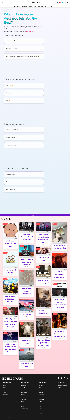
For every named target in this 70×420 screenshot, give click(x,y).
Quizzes (46, 6)
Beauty (40, 408)
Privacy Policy (5, 394)
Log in (54, 6)
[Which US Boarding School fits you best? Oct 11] (26, 243)
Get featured (59, 389)
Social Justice (23, 410)
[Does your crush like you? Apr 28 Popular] (10, 277)
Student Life (21, 31)
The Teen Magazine (12, 379)
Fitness (40, 403)
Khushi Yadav (29, 31)
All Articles (5, 389)
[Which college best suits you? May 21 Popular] (43, 287)
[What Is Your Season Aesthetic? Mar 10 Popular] (26, 298)
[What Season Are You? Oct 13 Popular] (26, 370)
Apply (50, 6)
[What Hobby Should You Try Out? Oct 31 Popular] (10, 250)
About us (4, 385)
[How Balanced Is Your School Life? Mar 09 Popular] (59, 252)
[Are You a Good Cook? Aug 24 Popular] (26, 347)
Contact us (59, 387)
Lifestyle (40, 389)
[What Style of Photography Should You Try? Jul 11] (59, 281)
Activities (22, 403)
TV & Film (23, 387)
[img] (2, 2)
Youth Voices (23, 399)
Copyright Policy (6, 396)
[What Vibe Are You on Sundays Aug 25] (26, 321)
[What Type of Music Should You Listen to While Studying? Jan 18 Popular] (10, 331)
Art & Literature (24, 392)
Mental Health (41, 399)
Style (22, 396)
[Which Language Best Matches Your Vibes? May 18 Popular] (26, 269)
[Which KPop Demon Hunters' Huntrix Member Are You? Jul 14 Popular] (10, 356)
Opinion (22, 401)
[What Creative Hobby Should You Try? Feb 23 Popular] (10, 306)
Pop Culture (23, 394)
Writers (4, 392)
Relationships (41, 394)
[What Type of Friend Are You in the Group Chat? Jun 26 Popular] (59, 340)
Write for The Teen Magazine (62, 385)
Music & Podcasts (24, 389)
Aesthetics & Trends (24, 408)
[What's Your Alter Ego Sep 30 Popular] (43, 264)
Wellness (40, 396)
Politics (22, 406)
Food (40, 406)
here (48, 215)
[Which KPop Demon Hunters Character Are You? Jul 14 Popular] (43, 246)
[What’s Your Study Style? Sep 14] (43, 317)
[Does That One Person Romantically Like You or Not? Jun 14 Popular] (59, 311)
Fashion (40, 401)
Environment (41, 385)
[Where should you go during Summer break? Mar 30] (43, 349)
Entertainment (23, 385)
